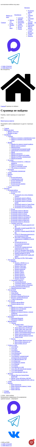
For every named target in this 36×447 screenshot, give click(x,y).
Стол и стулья (15, 185)
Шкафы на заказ (12, 133)
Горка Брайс (14, 293)
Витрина (27, 7)
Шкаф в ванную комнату (18, 146)
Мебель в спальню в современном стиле (23, 138)
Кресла (13, 339)
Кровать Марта (19, 270)
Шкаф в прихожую (16, 153)
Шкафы (20, 19)
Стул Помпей (15, 364)
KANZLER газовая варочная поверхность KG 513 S (23, 247)
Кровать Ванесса (20, 275)
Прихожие (21, 22)
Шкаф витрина (15, 147)
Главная (3, 22)
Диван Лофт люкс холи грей (23, 329)
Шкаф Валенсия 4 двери (18, 288)
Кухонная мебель (31, 11)
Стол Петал (14, 346)
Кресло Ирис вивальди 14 (22, 342)
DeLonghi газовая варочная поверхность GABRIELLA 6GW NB (24, 239)
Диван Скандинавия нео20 (23, 334)
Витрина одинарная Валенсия (20, 296)
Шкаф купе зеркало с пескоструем (21, 307)
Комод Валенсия (16, 384)
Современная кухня (17, 179)
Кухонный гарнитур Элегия (23, 199)
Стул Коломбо (15, 354)
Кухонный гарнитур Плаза (19, 214)
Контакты (7, 392)
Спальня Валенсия (20, 282)
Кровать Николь (19, 274)
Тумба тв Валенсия (17, 299)
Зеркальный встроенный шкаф (20, 150)
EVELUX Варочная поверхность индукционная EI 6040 (24, 235)
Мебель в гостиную (17, 164)
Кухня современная (17, 180)
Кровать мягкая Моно (17, 302)
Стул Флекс (14, 365)
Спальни (20, 18)
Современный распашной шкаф (20, 149)
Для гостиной (31, 17)
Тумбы (20, 24)
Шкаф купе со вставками (18, 308)
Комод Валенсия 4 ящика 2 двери (21, 386)
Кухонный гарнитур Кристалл (20, 220)
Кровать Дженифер (20, 267)
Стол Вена (14, 350)
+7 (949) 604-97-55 (6, 68)
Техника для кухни (17, 223)
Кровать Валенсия (20, 277)
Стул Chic (14, 348)
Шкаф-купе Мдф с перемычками (21, 157)
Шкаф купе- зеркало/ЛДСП (19, 315)
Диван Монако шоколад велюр (24, 335)
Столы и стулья (30, 30)
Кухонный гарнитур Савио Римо (24, 204)
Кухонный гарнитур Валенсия (20, 218)
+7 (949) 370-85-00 (6, 66)
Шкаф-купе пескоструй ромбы (20, 155)
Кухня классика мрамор (18, 183)
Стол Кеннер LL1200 (17, 367)
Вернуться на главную (7, 121)
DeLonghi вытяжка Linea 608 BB (24, 252)
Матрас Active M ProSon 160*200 (21, 378)
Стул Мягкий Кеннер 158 (18, 359)
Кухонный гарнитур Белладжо (20, 215)
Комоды (20, 25)
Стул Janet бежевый (17, 370)
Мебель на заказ (9, 130)
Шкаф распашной (16, 158)
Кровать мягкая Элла (17, 304)
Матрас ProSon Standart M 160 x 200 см (22, 380)
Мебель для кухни (13, 131)
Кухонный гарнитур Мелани (19, 210)
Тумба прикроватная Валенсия (20, 286)
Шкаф (13, 152)
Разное (20, 29)
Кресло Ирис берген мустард (23, 340)
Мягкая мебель (30, 27)
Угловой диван (19, 324)
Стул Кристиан (15, 361)
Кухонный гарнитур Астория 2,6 (21, 217)
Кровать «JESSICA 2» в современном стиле (22, 263)
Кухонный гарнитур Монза (23, 198)
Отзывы (6, 391)
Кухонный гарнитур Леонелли (20, 221)
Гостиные (21, 21)
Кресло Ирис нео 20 (21, 343)
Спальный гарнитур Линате (23, 283)
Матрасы (30, 33)
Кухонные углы (15, 191)
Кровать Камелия (20, 269)
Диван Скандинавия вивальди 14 (25, 332)
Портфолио (17, 15)
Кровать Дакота (19, 272)
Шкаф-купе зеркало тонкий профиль (22, 144)
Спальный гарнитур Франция (24, 285)
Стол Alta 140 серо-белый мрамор (21, 369)
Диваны (13, 323)
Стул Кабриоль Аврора (18, 362)
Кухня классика (16, 182)
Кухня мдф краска (16, 177)
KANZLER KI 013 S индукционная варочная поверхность (22, 244)
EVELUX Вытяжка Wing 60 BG (24, 250)
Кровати (13, 261)
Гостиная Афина (16, 294)
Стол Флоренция (16, 353)
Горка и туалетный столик (19, 166)
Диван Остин (19, 337)
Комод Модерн (15, 389)
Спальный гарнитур (17, 280)
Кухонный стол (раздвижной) (23, 207)
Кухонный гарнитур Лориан (19, 212)
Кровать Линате (19, 278)
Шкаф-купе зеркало (17, 310)
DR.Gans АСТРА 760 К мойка (24, 258)
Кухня (13, 209)
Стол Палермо (15, 351)
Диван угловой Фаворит (25, 326)
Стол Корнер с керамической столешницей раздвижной (19, 356)
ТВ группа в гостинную (18, 168)
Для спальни (30, 14)
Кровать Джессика (20, 266)
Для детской (30, 20)
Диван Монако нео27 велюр (23, 331)
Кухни (20, 27)
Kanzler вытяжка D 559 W (22, 253)
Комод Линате (15, 388)
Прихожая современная (18, 171)
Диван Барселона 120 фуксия (23, 327)
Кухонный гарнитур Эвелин (23, 206)
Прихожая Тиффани (17, 320)
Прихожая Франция (17, 318)
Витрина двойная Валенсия (19, 297)
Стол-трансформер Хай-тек (19, 372)
